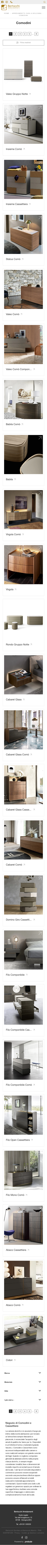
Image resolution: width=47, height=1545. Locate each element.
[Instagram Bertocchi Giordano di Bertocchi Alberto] (25, 1537)
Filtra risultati (25, 42)
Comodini (23, 15)
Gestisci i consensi (37, 1533)
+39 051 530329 (25, 1524)
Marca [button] (7, 1373)
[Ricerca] (44, 2)
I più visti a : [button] (9, 1400)
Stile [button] (6, 1391)
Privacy (17, 1533)
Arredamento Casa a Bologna (27, 13)
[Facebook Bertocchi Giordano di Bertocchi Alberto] (22, 1537)
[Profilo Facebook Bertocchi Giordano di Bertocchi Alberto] (2, 2)
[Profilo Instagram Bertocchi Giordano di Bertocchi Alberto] (7, 2)
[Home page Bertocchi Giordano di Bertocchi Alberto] (10, 7)
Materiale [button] (8, 1382)
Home (6, 13)
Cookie (24, 1533)
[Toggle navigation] (43, 7)
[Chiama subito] (11, 2)
